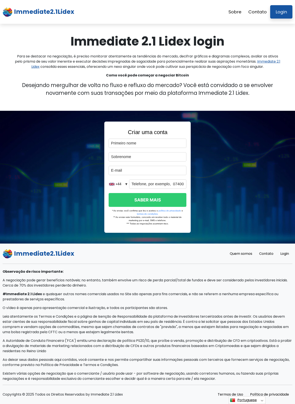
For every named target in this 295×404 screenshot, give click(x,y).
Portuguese (247, 400)
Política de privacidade (269, 394)
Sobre (234, 12)
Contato (257, 12)
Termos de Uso (230, 394)
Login (281, 12)
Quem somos (241, 253)
